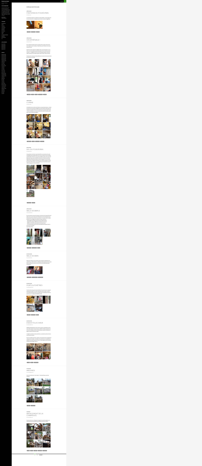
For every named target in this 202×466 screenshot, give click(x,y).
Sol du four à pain (35, 149)
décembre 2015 (4, 65)
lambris (45, 94)
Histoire (3, 32)
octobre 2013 (3, 87)
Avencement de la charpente (35, 414)
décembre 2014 (4, 73)
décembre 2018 (4, 58)
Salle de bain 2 (33, 211)
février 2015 (3, 70)
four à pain (40, 94)
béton (32, 450)
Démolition (3, 29)
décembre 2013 (4, 84)
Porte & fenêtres (34, 285)
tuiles (39, 247)
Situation (61, 1)
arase (28, 450)
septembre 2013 (4, 88)
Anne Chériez (3, 17)
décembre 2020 (4, 55)
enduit (36, 94)
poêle (37, 314)
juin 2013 (3, 92)
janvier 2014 (3, 83)
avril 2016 (3, 63)
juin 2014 (3, 79)
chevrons (40, 450)
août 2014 (3, 77)
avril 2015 (3, 68)
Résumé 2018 (3, 47)
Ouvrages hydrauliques (5, 34)
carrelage (29, 141)
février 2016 (3, 64)
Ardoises (31, 370)
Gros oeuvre (29, 147)
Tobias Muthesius (4, 18)
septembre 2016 (4, 60)
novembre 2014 (4, 74)
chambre (28, 94)
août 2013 (3, 89)
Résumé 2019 (3, 46)
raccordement (34, 277)
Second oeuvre (29, 283)
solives (33, 202)
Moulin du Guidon (5, 1)
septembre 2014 (4, 75)
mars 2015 (3, 69)
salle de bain (34, 247)
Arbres (2, 24)
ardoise (28, 405)
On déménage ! (33, 40)
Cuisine (30, 102)
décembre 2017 (4, 59)
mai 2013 (3, 93)
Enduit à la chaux (35, 323)
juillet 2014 (3, 78)
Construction (3, 27)
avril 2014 (3, 82)
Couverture (29, 368)
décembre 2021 (4, 54)
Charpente (28, 411)
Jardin (2, 33)
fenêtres (28, 314)
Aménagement (29, 11)
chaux (33, 94)
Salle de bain (32, 256)
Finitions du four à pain (38, 13)
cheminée (35, 450)
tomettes (42, 141)
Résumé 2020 (3, 45)
